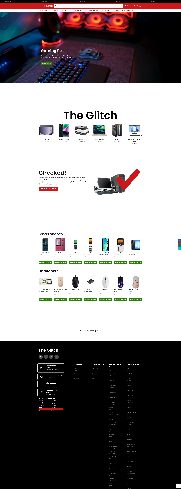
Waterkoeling (112, 405)
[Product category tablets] (46, 133)
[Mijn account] (137, 6)
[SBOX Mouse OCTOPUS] (135, 282)
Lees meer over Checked (48, 189)
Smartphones (41, 256)
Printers (111, 431)
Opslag (110, 390)
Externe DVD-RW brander (114, 451)
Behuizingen (111, 380)
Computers (111, 375)
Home (75, 368)
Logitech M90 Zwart (74, 290)
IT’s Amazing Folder (113, 373)
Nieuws (75, 375)
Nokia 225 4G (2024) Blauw (44, 253)
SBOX (55, 294)
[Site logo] (46, 6)
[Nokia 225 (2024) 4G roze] (60, 245)
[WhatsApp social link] (131, 6)
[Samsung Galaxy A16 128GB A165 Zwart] (105, 245)
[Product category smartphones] (64, 133)
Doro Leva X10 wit (118, 253)
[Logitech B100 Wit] (105, 282)
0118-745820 (48, 378)
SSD (110, 395)
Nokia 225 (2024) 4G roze (60, 253)
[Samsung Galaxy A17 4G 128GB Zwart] (135, 245)
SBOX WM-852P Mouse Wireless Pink (60, 290)
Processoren (112, 387)
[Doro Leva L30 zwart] (90, 245)
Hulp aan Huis (94, 373)
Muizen (55, 293)
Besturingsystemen (113, 473)
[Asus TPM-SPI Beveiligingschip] (90, 282)
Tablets (110, 458)
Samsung (100, 258)
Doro (70, 256)
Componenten (112, 378)
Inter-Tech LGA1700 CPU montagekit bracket (45, 290)
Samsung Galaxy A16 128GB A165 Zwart (104, 253)
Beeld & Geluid (112, 463)
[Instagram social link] (127, 6)
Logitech (70, 293)
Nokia (40, 258)
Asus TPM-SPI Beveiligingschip (88, 290)
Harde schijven (112, 392)
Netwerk (111, 419)
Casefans (111, 407)
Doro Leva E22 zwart (74, 253)
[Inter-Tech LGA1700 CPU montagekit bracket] (45, 282)
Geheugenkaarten (113, 444)
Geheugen (111, 409)
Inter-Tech (40, 294)
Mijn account (76, 378)
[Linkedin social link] (129, 6)
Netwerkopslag (112, 422)
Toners (110, 436)
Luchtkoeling (112, 402)
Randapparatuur (112, 424)
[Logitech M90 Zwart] (75, 282)
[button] (45, 262)
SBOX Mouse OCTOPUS (134, 290)
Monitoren (111, 468)
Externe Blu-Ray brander (114, 453)
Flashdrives (111, 441)
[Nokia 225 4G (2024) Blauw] (45, 245)
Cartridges (111, 434)
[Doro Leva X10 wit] (120, 245)
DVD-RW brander (112, 397)
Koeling (110, 400)
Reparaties (94, 371)
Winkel (75, 371)
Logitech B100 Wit (103, 290)
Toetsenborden (112, 427)
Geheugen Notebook (113, 414)
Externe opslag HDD (113, 446)
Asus (84, 294)
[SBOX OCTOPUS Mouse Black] (120, 282)
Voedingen (111, 382)
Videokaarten (112, 417)
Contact (93, 378)
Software (111, 471)
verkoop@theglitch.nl (50, 394)
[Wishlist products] (134, 6)
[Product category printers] (81, 133)
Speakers (111, 466)
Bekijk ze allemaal (46, 63)
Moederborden (42, 293)
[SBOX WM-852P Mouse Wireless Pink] (60, 282)
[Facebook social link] (125, 6)
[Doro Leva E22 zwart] (75, 245)
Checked (93, 375)
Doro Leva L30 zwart (89, 253)
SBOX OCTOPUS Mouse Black (119, 290)
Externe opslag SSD (113, 449)
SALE (75, 373)
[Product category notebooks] (99, 133)
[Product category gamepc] (117, 133)
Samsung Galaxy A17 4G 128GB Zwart (135, 253)
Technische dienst (95, 368)
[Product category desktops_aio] (134, 134)
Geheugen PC (112, 412)
